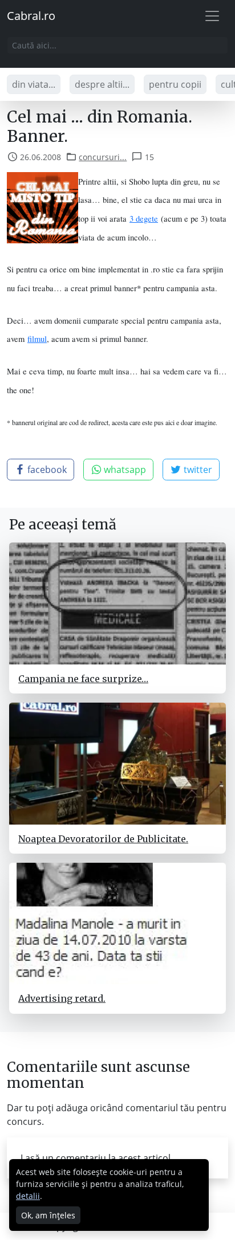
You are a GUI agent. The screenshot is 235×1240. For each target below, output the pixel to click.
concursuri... (103, 157)
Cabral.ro (31, 15)
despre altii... (102, 84)
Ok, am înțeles (48, 1215)
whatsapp (124, 469)
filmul (37, 338)
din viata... (33, 84)
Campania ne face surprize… (83, 678)
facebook (46, 469)
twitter (196, 469)
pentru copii (175, 84)
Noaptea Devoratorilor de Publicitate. (103, 839)
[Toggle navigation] (212, 16)
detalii (28, 1195)
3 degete (143, 218)
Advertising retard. (62, 998)
